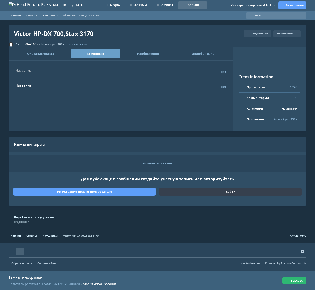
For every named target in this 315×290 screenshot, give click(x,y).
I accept (297, 280)
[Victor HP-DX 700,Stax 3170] (269, 63)
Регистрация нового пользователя (84, 192)
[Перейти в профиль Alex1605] (11, 44)
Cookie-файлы (47, 263)
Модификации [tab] (203, 54)
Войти (231, 192)
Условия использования (99, 284)
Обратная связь (21, 263)
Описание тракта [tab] (40, 54)
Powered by (285, 263)
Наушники (79, 44)
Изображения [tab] (148, 54)
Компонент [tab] (95, 54)
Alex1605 (31, 44)
